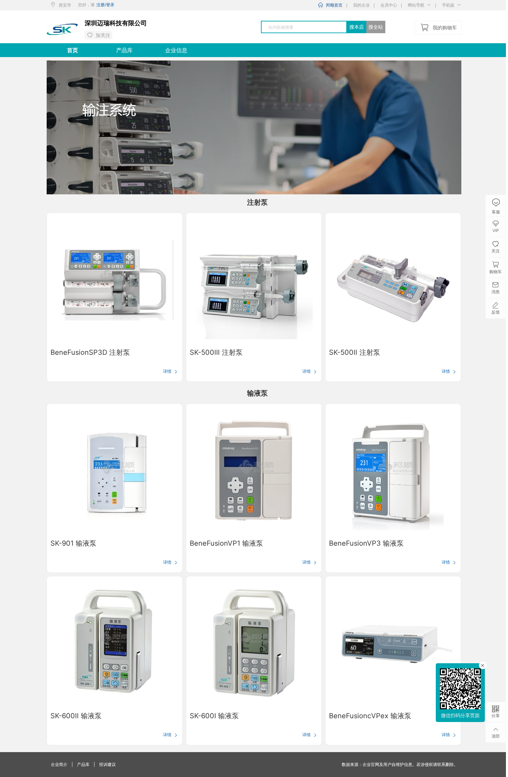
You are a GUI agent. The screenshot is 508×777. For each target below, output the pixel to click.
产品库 (83, 764)
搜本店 (356, 27)
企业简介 (59, 764)
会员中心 (388, 5)
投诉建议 (107, 764)
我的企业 (361, 5)
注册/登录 (105, 4)
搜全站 (375, 27)
